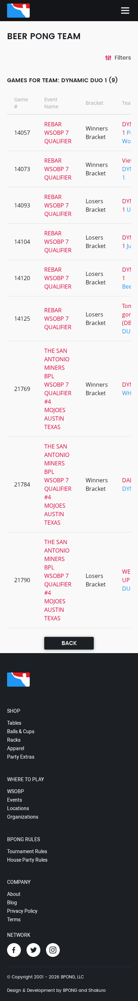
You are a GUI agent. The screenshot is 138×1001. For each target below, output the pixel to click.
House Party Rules (27, 860)
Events (14, 800)
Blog (12, 902)
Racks (14, 740)
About (14, 894)
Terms (14, 919)
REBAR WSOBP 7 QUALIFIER (57, 132)
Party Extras (20, 757)
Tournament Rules (27, 851)
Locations (18, 808)
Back (69, 643)
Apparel (15, 748)
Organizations (22, 817)
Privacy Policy (22, 911)
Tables (14, 723)
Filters (123, 58)
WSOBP (15, 791)
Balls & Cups (20, 731)
